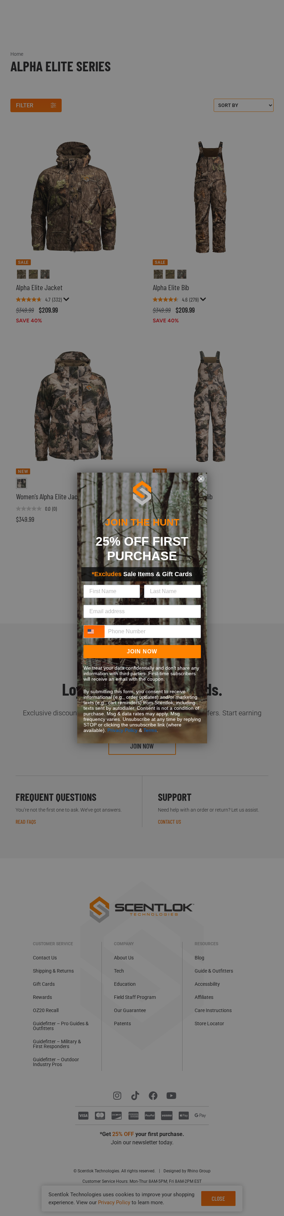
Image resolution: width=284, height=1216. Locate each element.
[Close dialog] (200, 478)
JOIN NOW (142, 651)
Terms (150, 730)
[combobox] (94, 631)
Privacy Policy (122, 730)
